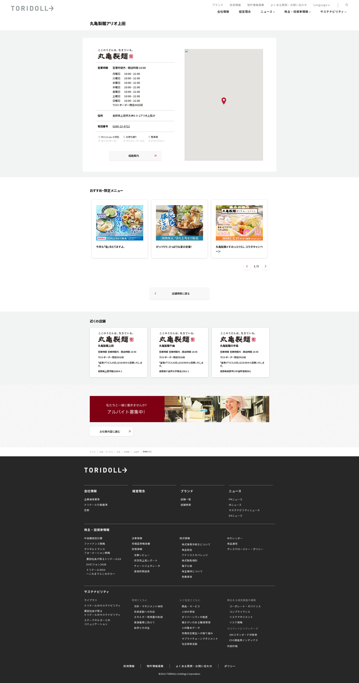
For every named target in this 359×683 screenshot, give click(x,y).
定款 (86, 510)
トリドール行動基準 (96, 504)
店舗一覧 (186, 499)
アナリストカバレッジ (195, 555)
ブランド (217, 5)
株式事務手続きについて (196, 544)
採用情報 (235, 5)
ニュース (235, 491)
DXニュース (236, 515)
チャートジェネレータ (147, 566)
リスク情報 (236, 622)
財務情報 (137, 549)
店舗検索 (186, 504)
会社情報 (90, 491)
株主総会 (187, 550)
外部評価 (232, 646)
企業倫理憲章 (92, 499)
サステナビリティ (96, 591)
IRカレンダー (235, 538)
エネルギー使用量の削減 (148, 617)
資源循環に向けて (144, 622)
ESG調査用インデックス (243, 640)
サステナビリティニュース (244, 510)
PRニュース (236, 499)
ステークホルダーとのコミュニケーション (97, 622)
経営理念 (138, 491)
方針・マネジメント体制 (148, 606)
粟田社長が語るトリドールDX (103, 559)
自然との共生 (142, 628)
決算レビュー (142, 555)
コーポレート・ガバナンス (245, 606)
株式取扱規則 (189, 560)
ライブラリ (90, 600)
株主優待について (192, 571)
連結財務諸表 (142, 571)
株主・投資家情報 (97, 529)
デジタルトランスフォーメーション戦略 (97, 551)
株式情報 (185, 538)
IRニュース (235, 504)
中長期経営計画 (93, 538)
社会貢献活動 (189, 644)
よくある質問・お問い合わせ (289, 5)
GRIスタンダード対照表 (243, 634)
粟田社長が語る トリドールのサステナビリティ (102, 613)
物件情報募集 (255, 5)
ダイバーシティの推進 (195, 617)
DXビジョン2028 (96, 564)
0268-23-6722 (121, 126)
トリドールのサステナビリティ (102, 605)
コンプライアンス (239, 611)
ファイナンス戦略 (94, 543)
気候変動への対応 (144, 611)
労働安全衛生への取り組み (197, 633)
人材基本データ (191, 628)
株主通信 (232, 543)
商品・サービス (191, 606)
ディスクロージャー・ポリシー (245, 549)
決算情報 (137, 538)
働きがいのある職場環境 (196, 622)
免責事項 (187, 576)
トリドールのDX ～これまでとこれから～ (100, 571)
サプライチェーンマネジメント (200, 638)
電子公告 (187, 566)
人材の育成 (188, 611)
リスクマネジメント (241, 617)
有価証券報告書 (141, 543)
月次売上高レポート (146, 560)
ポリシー (230, 666)
